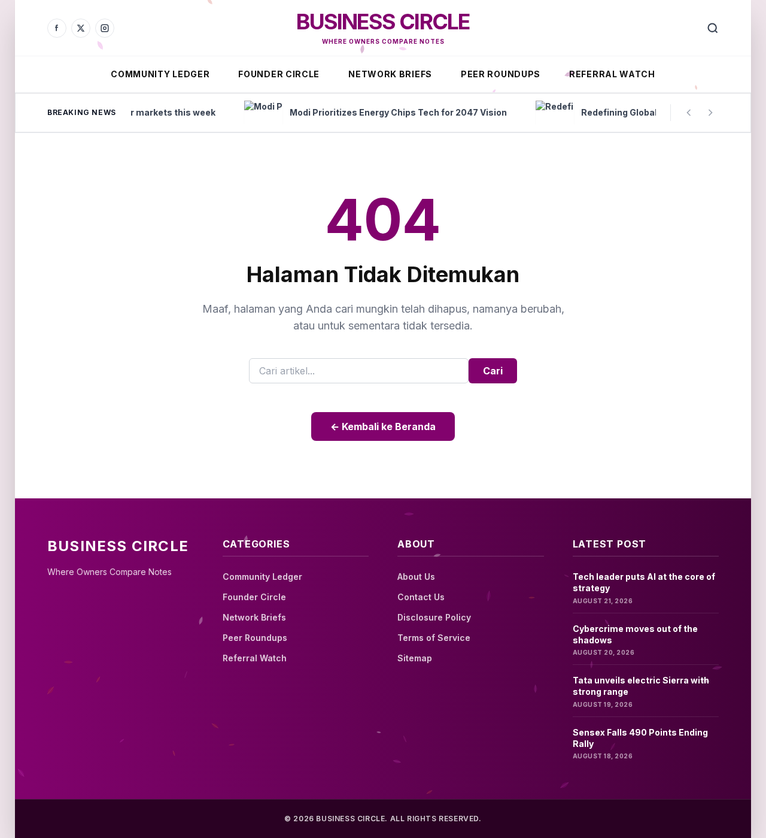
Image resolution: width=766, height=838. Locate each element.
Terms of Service (433, 638)
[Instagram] (104, 28)
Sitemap (414, 658)
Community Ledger (160, 74)
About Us (416, 576)
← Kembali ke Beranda (383, 426)
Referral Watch (612, 74)
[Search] (713, 28)
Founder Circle (279, 74)
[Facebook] (56, 28)
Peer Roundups (500, 74)
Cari (493, 371)
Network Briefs (390, 74)
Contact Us (421, 597)
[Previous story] (688, 112)
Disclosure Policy (434, 617)
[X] (80, 28)
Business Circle (382, 22)
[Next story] (710, 112)
